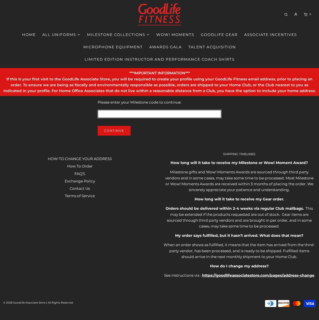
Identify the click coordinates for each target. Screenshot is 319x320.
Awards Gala (165, 47)
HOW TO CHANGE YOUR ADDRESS (80, 159)
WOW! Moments (175, 34)
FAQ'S (79, 174)
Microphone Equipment (113, 47)
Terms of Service (80, 196)
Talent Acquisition (212, 47)
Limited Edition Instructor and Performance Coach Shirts (160, 59)
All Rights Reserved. (61, 302)
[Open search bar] (286, 14)
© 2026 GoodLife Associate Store (24, 302)
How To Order (80, 166)
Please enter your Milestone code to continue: (139, 102)
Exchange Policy (80, 181)
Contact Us (80, 188)
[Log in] (295, 14)
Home (29, 34)
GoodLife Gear (219, 34)
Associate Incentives (270, 34)
